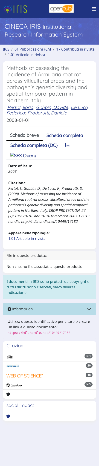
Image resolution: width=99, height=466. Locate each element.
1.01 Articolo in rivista (26, 54)
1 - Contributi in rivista (75, 49)
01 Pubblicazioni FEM (33, 49)
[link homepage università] (61, 9)
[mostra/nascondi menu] (94, 9)
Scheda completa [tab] (65, 135)
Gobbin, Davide (52, 107)
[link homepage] (17, 9)
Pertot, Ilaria (20, 107)
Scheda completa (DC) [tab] (34, 145)
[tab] (67, 145)
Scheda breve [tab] (24, 135)
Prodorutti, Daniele (47, 113)
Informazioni (22, 309)
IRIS (6, 49)
